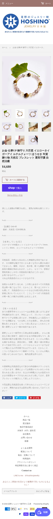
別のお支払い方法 (15, 195)
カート (48, 3)
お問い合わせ (26, 437)
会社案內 (26, 434)
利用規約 (26, 458)
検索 (26, 441)
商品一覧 (26, 420)
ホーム (4, 47)
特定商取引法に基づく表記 (26, 465)
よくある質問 (26, 448)
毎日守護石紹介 (26, 427)
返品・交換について (26, 455)
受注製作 (26, 423)
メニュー (9, 3)
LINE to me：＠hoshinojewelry (26, 475)
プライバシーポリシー (26, 462)
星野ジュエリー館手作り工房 (19, 504)
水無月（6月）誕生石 (26, 430)
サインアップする (42, 491)
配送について (26, 451)
